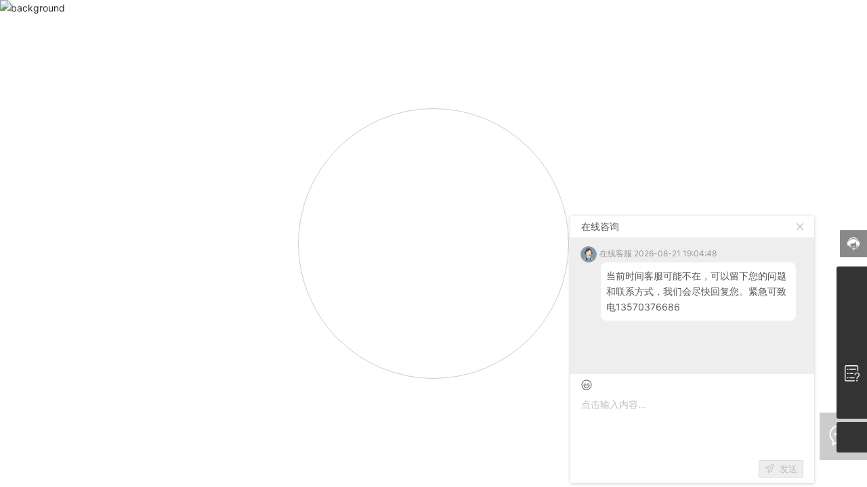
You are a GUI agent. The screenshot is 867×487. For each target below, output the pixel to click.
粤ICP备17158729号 (433, 464)
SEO (445, 477)
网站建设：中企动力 (546, 477)
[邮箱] (852, 312)
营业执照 (480, 477)
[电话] (852, 281)
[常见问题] (852, 373)
